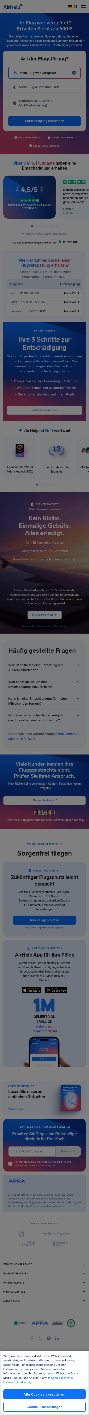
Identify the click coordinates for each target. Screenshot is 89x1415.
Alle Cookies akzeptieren (44, 1394)
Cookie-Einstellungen (45, 1407)
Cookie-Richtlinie (62, 1378)
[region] (44, 1383)
